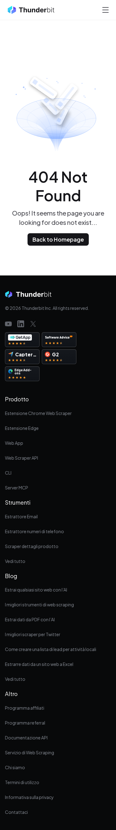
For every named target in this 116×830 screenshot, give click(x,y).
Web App (14, 443)
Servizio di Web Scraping (29, 752)
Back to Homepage (58, 239)
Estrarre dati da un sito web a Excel (39, 664)
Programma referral (25, 722)
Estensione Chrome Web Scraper (38, 413)
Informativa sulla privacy (29, 797)
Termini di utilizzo (22, 782)
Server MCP (16, 487)
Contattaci (16, 812)
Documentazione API (26, 737)
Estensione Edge (22, 428)
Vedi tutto (15, 561)
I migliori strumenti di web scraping (39, 604)
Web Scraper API (21, 458)
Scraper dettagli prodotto (31, 546)
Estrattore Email (21, 516)
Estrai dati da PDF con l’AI (30, 619)
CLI (8, 472)
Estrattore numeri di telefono (34, 531)
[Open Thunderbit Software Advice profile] (59, 339)
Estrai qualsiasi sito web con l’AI (36, 589)
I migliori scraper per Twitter (32, 634)
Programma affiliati (24, 708)
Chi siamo (15, 767)
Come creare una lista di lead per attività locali (50, 649)
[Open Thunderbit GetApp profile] (22, 339)
